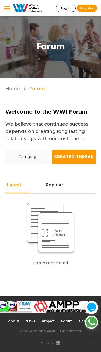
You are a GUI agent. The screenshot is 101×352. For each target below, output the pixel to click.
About (13, 321)
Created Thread (74, 156)
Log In (66, 8)
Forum (66, 321)
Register (86, 8)
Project (48, 321)
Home (13, 88)
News (30, 321)
